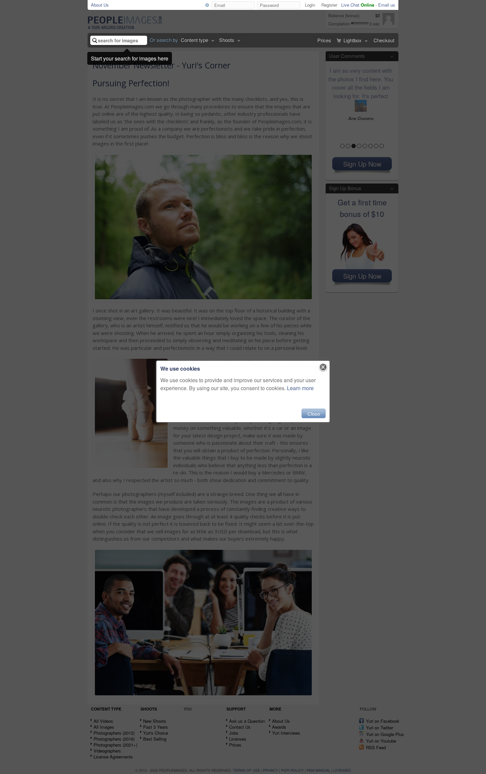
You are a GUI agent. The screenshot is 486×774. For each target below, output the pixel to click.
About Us (100, 5)
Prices (324, 40)
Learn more (300, 388)
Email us (386, 5)
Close (313, 413)
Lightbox (352, 40)
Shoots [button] (227, 39)
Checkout (384, 40)
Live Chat (357, 5)
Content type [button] (195, 39)
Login (310, 5)
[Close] (323, 367)
